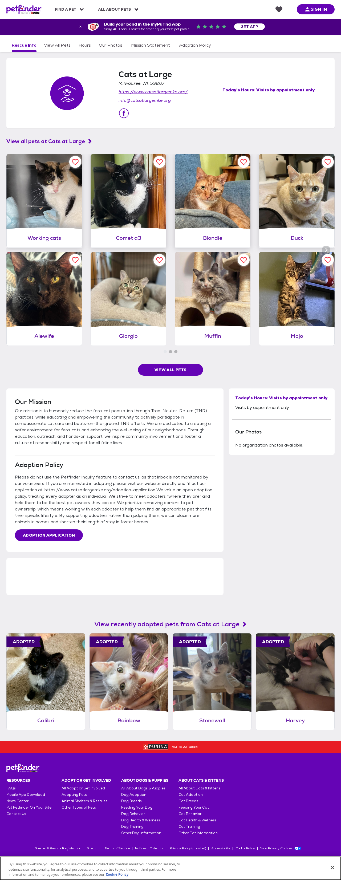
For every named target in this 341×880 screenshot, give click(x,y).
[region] (170, 868)
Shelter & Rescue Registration (58, 848)
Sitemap (93, 848)
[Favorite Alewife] (75, 260)
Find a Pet (65, 9)
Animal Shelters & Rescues (84, 801)
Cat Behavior (189, 814)
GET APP (249, 26)
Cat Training (189, 826)
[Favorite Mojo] (328, 260)
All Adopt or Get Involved (83, 788)
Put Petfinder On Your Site (28, 807)
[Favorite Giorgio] (159, 260)
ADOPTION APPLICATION (49, 535)
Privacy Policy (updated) (188, 848)
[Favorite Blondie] (243, 162)
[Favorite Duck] (328, 162)
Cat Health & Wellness (197, 820)
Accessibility (220, 848)
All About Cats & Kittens (199, 788)
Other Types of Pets (79, 807)
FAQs (11, 788)
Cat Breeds (188, 801)
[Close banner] (80, 26)
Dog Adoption (133, 794)
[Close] (332, 867)
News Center (17, 801)
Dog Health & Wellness (140, 820)
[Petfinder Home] (24, 9)
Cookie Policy (245, 848)
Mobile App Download (25, 794)
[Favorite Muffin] (243, 260)
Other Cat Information (198, 833)
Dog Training (132, 826)
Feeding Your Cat (193, 807)
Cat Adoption (190, 794)
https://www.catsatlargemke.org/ (153, 92)
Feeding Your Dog (136, 807)
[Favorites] (279, 9)
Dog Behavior (133, 814)
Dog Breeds (131, 801)
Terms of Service (117, 848)
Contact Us (16, 814)
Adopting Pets (74, 794)
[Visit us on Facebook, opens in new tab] (124, 113)
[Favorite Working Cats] (75, 162)
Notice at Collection (149, 848)
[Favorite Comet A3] (159, 162)
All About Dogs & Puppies (143, 788)
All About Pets (114, 9)
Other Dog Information (141, 833)
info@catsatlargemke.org (145, 100)
